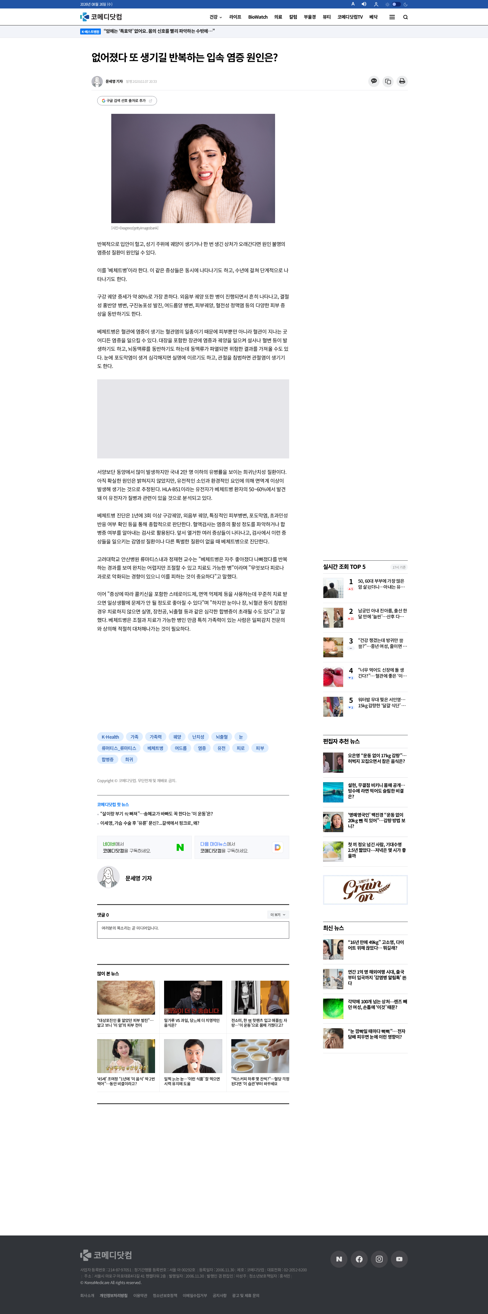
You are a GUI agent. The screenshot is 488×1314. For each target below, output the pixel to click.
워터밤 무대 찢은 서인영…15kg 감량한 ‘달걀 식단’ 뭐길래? (382, 703)
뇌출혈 (222, 736)
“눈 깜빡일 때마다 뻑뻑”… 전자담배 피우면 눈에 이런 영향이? (377, 1034)
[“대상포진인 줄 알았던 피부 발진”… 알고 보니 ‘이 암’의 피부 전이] (126, 998)
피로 (241, 748)
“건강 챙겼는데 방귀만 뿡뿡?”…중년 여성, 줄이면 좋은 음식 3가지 (382, 643)
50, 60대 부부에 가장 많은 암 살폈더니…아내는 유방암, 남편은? (381, 584)
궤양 (177, 736)
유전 (221, 748)
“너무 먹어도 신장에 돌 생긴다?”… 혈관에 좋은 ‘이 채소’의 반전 (382, 673)
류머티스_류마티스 (119, 748)
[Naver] (338, 1259)
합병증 (108, 759)
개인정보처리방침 (113, 1295)
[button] (355, 4)
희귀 (129, 759)
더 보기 (275, 914)
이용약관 (140, 1295)
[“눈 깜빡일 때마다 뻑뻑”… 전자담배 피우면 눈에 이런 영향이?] (333, 1038)
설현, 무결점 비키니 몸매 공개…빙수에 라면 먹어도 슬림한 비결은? (376, 791)
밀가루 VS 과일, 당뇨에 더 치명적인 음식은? (191, 1023)
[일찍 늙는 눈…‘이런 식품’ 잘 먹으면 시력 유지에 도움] (193, 1056)
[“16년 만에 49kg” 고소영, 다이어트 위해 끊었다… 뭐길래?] (333, 949)
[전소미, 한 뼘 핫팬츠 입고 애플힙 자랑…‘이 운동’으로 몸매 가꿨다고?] (260, 998)
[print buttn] (402, 81)
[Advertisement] (193, 681)
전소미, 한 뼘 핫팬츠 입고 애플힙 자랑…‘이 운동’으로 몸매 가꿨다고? (259, 1023)
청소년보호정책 (165, 1295)
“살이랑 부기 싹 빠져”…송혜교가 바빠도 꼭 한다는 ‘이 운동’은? (156, 813)
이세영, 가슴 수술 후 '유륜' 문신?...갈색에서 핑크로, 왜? (149, 823)
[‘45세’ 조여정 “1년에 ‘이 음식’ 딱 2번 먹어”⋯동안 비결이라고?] (126, 1056)
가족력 (156, 736)
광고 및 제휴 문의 (245, 1295)
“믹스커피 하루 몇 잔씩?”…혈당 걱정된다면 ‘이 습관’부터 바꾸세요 (260, 1081)
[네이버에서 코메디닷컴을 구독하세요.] (144, 847)
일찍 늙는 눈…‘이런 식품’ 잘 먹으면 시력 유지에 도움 (192, 1081)
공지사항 (219, 1295)
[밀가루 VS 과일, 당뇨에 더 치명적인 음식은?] (193, 998)
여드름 (181, 748)
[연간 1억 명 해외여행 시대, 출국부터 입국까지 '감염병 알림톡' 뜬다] (333, 979)
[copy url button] (388, 81)
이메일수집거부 (195, 1295)
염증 (202, 748)
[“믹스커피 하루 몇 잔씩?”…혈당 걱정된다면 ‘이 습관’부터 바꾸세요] (260, 1056)
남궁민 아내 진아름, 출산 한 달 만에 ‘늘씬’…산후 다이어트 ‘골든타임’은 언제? (383, 614)
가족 (134, 736)
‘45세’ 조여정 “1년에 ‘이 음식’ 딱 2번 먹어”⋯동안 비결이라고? (126, 1081)
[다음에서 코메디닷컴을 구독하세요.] (242, 847)
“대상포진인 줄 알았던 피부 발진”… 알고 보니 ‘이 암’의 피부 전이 (125, 1023)
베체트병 (155, 748)
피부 (260, 748)
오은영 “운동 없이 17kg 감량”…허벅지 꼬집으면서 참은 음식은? (377, 758)
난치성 (198, 736)
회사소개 (87, 1295)
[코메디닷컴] (359, 1259)
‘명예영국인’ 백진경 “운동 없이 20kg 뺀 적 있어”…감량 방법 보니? (376, 820)
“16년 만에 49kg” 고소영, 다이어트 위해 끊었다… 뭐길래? (376, 945)
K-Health (110, 736)
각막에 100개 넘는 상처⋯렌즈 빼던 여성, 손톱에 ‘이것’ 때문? (377, 1004)
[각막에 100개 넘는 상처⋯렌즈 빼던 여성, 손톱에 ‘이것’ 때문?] (333, 1008)
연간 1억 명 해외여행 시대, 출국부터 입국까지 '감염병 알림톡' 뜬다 (377, 977)
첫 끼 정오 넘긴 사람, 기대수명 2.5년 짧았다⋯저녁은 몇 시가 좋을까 (377, 850)
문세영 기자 (138, 878)
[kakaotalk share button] (374, 81)
